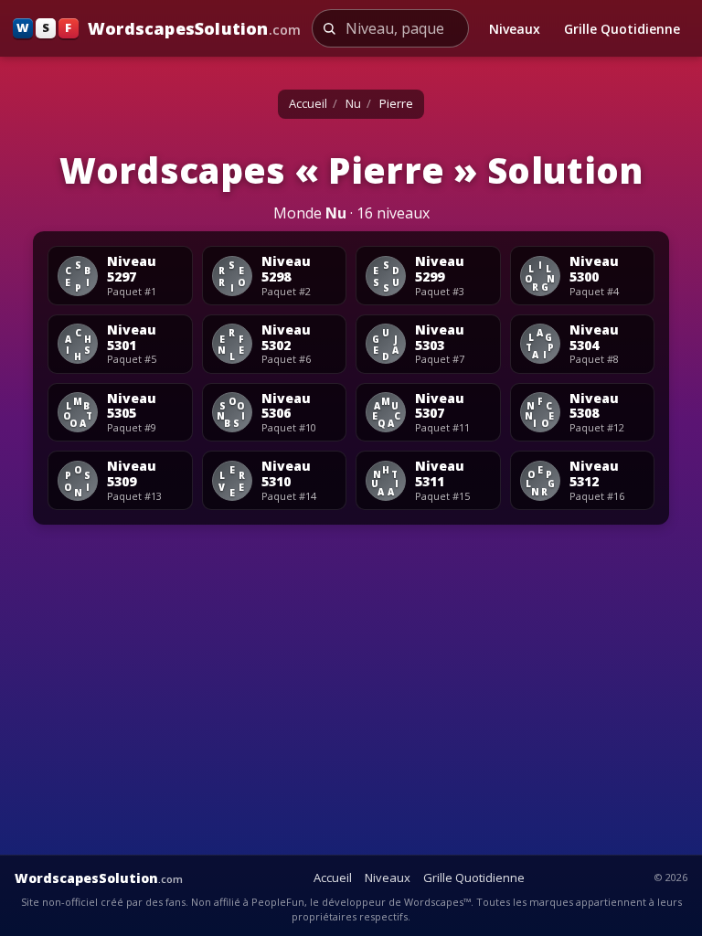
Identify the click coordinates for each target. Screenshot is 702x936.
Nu (353, 103)
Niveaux (514, 28)
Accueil (308, 103)
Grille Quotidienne (622, 28)
